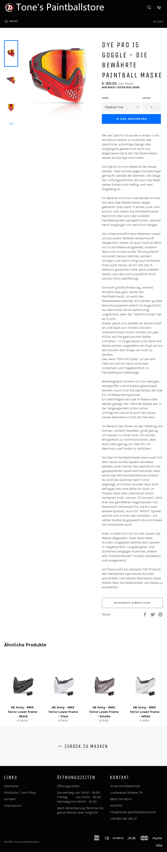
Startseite (11, 786)
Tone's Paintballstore (26, 841)
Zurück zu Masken (85, 746)
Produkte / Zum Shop (20, 792)
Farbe (105, 98)
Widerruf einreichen (132, 602)
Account (158, 21)
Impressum (12, 805)
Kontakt (10, 799)
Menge (147, 98)
